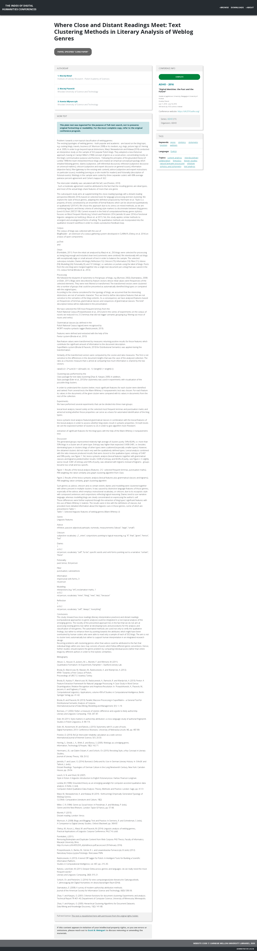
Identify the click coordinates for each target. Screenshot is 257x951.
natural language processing (172, 163)
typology (163, 145)
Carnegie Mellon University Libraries (230, 943)
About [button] (250, 7)
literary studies (190, 160)
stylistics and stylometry (170, 166)
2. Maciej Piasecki (66, 88)
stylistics (182, 142)
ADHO (170, 119)
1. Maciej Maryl (65, 75)
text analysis (189, 166)
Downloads (237, 7)
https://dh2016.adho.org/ (188, 111)
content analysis (174, 157)
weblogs (173, 145)
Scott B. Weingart (96, 930)
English (174, 151)
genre (172, 142)
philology (191, 163)
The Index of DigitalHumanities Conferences (19, 7)
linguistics (177, 160)
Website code (200, 943)
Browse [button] (225, 7)
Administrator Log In (245, 949)
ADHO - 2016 (166, 84)
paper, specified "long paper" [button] (73, 51)
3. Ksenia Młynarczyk (68, 101)
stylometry (193, 142)
